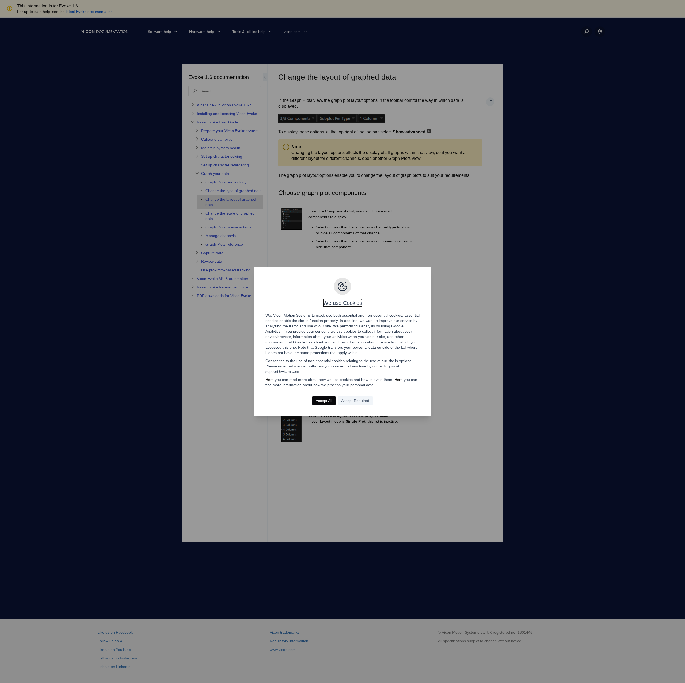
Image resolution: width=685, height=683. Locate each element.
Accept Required (355, 401)
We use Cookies (342, 303)
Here (269, 379)
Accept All (324, 401)
